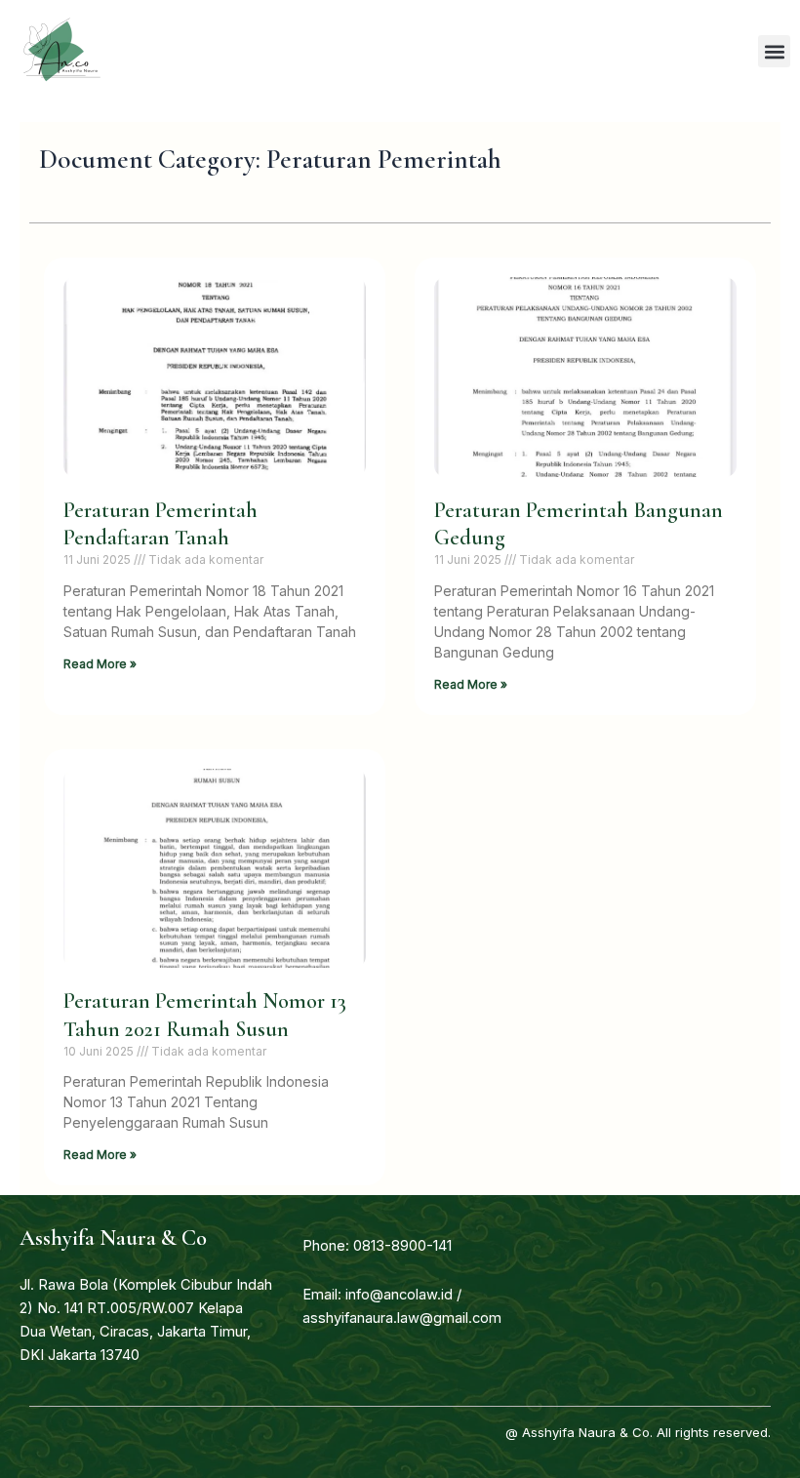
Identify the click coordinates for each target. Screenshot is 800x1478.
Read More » (100, 664)
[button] (774, 51)
